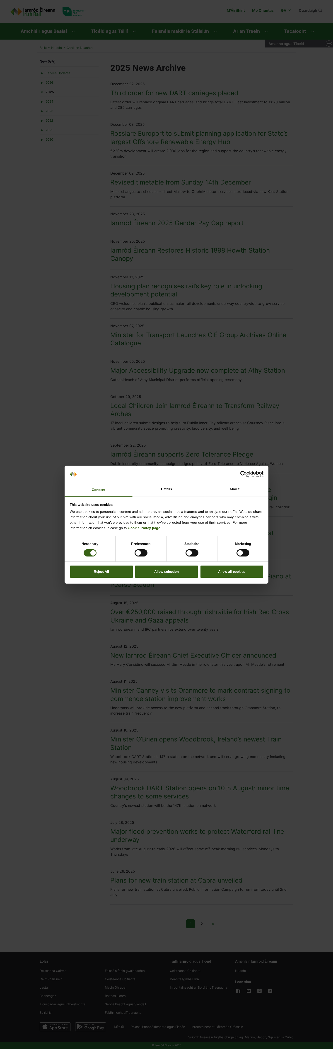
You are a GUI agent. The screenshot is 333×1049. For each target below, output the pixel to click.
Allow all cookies (231, 571)
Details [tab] (166, 489)
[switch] (141, 552)
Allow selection (166, 571)
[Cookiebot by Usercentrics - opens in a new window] (243, 474)
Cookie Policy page (144, 528)
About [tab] (234, 489)
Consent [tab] (98, 490)
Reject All (101, 571)
